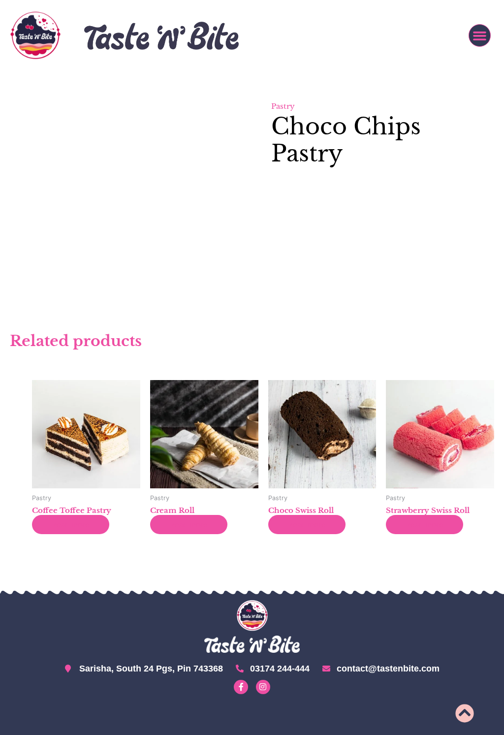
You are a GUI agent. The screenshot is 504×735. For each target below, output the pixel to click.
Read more (71, 524)
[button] (480, 35)
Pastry (283, 106)
